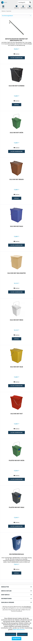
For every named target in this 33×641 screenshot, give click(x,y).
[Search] (30, 2)
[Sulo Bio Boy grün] (16, 121)
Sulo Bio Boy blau (16, 226)
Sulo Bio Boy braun (16, 179)
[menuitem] (29, 7)
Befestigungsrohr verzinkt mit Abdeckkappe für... (16, 39)
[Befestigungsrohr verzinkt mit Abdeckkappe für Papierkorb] (16, 28)
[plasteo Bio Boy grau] (16, 496)
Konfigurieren (16, 638)
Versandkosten (27, 606)
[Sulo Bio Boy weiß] (16, 309)
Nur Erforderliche (10, 634)
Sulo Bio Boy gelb (16, 367)
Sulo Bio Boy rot (16, 414)
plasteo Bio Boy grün (16, 460)
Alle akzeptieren (22, 634)
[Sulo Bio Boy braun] (16, 168)
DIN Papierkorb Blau (16, 554)
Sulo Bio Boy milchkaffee (16, 273)
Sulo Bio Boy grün (16, 132)
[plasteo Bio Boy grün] (16, 449)
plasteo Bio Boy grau (16, 507)
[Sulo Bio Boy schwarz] (16, 75)
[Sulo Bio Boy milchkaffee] (16, 262)
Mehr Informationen (19, 629)
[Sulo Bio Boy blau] (16, 215)
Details (16, 104)
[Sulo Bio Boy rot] (16, 402)
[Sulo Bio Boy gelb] (16, 356)
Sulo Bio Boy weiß (16, 320)
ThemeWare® (19, 611)
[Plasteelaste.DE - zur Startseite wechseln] (8, 2)
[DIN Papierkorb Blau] (16, 543)
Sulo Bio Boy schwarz (16, 86)
